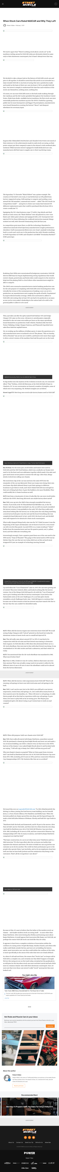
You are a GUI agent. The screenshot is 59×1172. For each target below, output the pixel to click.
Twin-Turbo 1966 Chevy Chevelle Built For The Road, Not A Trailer (24, 991)
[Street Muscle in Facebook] (29, 1137)
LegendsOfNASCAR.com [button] (26, 809)
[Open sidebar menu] (3, 4)
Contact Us (19, 1142)
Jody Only (7, 998)
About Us (11, 1142)
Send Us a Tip (29, 1142)
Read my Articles (18, 1085)
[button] (29, 39)
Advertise (48, 1142)
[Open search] (55, 4)
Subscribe (50, 1026)
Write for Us (39, 1142)
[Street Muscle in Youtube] (33, 1137)
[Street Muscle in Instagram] (25, 1137)
